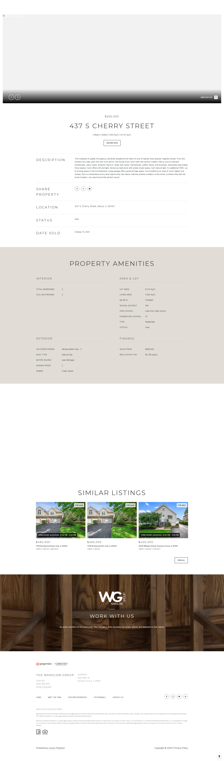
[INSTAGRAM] (173, 696)
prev (11, 97)
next (17, 97)
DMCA (60, 709)
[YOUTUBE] (179, 696)
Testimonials (100, 697)
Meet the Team (54, 697)
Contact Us (118, 697)
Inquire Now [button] (112, 143)
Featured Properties (77, 697)
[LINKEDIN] (185, 696)
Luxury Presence (57, 748)
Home (38, 697)
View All (181, 560)
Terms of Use (41, 709)
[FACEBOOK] (166, 696)
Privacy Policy (52, 709)
